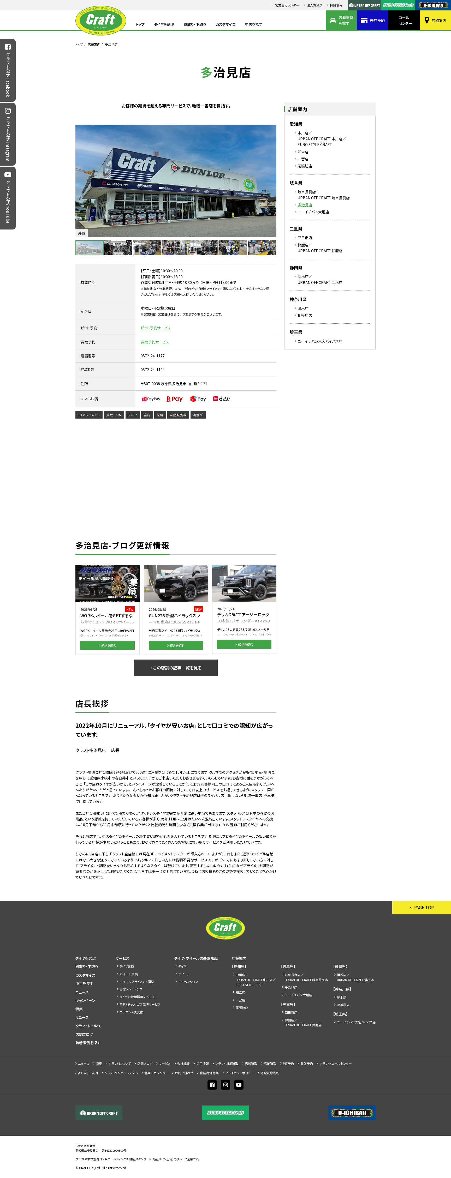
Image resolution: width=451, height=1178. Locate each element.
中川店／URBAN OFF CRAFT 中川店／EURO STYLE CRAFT (322, 138)
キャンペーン (85, 1000)
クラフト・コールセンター (335, 1063)
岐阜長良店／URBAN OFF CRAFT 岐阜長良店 (324, 194)
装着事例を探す (346, 20)
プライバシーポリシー (239, 1073)
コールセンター (405, 20)
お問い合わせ (184, 1073)
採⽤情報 (336, 5)
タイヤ (182, 966)
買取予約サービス (155, 342)
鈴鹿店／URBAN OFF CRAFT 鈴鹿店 (320, 247)
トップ (140, 24)
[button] (272, 181)
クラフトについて (88, 1025)
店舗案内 (439, 20)
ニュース (82, 992)
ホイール (184, 974)
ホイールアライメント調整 (137, 981)
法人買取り (314, 5)
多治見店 (305, 204)
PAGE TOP (424, 907)
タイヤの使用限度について (137, 996)
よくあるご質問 (88, 1073)
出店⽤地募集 (209, 1073)
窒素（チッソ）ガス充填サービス (140, 1004)
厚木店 (303, 308)
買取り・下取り (194, 24)
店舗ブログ (84, 1034)
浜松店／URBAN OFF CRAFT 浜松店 (320, 279)
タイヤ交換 (127, 966)
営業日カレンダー (287, 5)
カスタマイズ (225, 24)
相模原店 (305, 315)
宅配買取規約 (269, 1073)
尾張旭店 (305, 165)
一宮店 (303, 158)
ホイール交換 (129, 974)
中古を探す (254, 24)
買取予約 (306, 1063)
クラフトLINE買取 (226, 1063)
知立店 (303, 151)
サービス (122, 958)
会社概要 (183, 1063)
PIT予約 (288, 1063)
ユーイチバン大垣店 (313, 211)
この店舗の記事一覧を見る (177, 667)
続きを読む (109, 645)
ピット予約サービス (156, 327)
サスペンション (188, 981)
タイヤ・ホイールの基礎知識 (196, 958)
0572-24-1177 (153, 355)
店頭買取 (251, 1063)
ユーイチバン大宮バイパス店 (320, 341)
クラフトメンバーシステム (121, 1073)
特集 (79, 1008)
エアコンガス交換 (131, 1012)
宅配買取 (270, 1063)
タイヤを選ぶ (164, 24)
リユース (82, 1017)
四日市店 (305, 237)
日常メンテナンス (131, 989)
